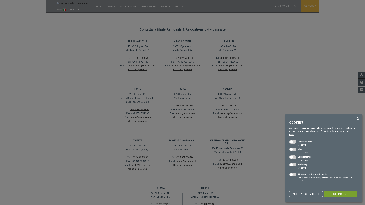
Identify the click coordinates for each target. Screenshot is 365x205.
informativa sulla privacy (330, 131)
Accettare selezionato (306, 194)
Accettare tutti (340, 194)
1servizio (303, 152)
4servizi (302, 145)
